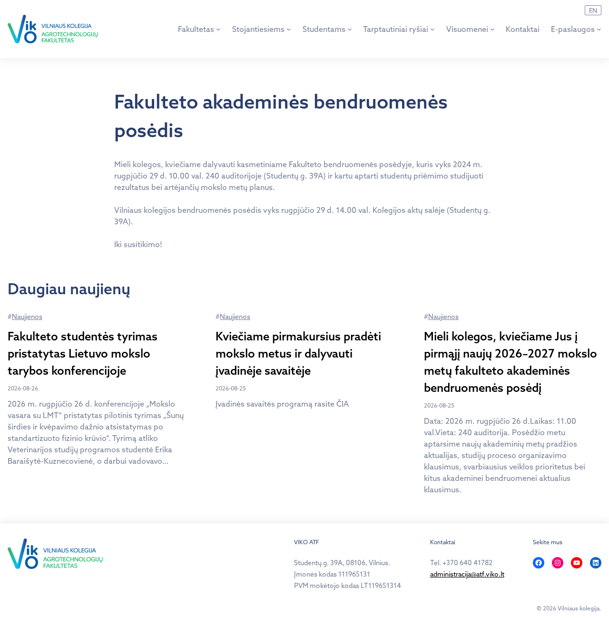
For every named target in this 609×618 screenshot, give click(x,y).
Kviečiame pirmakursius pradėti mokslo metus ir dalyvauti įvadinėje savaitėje (298, 353)
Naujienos (27, 316)
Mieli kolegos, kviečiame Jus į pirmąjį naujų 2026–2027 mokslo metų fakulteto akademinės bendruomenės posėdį (510, 362)
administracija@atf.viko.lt (467, 574)
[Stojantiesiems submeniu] (288, 29)
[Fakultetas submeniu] (218, 29)
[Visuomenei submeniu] (492, 29)
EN (593, 10)
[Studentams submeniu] (349, 29)
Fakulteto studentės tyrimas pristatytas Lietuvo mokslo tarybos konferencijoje (82, 353)
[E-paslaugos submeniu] (599, 29)
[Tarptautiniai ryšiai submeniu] (432, 29)
